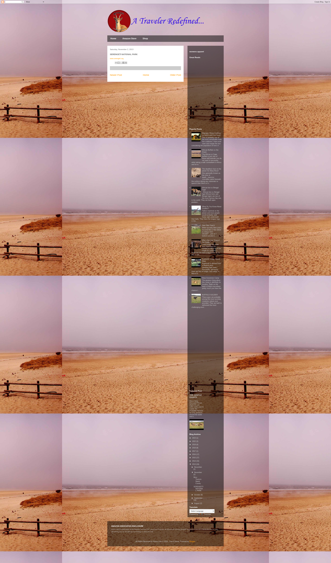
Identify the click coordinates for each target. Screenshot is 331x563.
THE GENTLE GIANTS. (195, 396)
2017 (194, 451)
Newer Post (116, 75)
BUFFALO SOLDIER (210, 295)
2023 (194, 438)
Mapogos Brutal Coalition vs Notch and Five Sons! (211, 134)
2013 (194, 464)
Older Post (175, 75)
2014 (194, 461)
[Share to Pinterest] (126, 62)
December (198, 467)
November (198, 472)
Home (113, 38)
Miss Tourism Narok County (197, 480)
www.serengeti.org (116, 58)
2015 (194, 458)
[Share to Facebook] (123, 62)
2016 (194, 454)
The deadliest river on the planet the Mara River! (211, 170)
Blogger (192, 541)
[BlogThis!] (118, 62)
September (198, 498)
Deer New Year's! (208, 225)
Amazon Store (129, 38)
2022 (194, 441)
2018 (194, 448)
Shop (145, 38)
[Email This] (116, 62)
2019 (194, 445)
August (197, 503)
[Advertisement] (205, 351)
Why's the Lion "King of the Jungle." (211, 241)
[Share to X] (121, 62)
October (197, 495)
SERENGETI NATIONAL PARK (198, 489)
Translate (207, 514)
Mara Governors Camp (210, 278)
